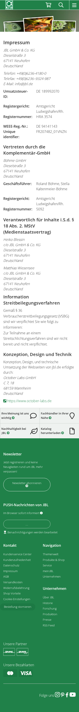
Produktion (50, 614)
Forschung (50, 608)
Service (47, 565)
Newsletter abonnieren (26, 483)
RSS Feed (49, 625)
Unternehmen (52, 576)
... (26, 524)
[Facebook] (66, 694)
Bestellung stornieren (17, 607)
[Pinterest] (63, 694)
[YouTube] (72, 694)
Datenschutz (11, 565)
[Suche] (61, 5)
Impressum (10, 571)
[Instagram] (57, 694)
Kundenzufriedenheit (17, 560)
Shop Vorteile (12, 593)
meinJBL (48, 571)
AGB (6, 576)
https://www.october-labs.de (29, 400)
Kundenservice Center (17, 554)
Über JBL (48, 597)
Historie (48, 603)
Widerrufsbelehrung (16, 588)
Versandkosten (13, 582)
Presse (47, 620)
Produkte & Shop (54, 560)
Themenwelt (50, 554)
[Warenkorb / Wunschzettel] (48, 5)
